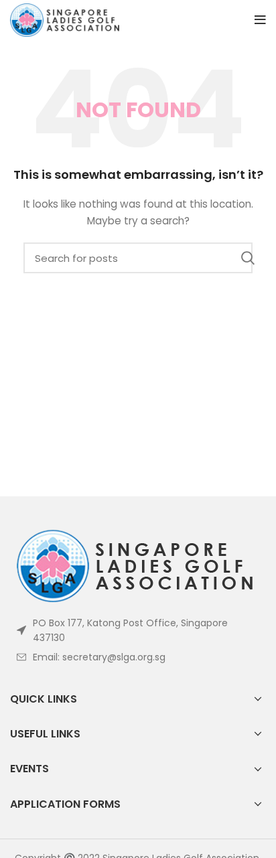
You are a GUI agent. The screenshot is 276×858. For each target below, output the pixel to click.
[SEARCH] (248, 257)
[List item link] (138, 657)
